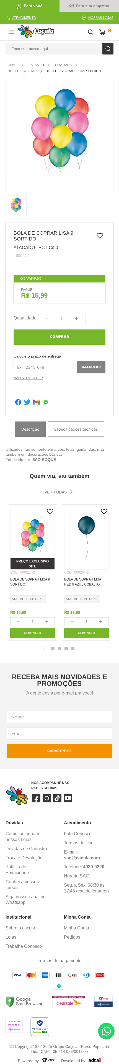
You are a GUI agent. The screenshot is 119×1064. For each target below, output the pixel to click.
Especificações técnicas (76, 429)
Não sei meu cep (28, 378)
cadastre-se (59, 751)
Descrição (30, 429)
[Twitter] (27, 403)
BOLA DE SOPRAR (22, 71)
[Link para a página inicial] (15, 65)
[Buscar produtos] (107, 48)
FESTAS (33, 65)
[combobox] (59, 48)
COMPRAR (32, 633)
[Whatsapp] (46, 403)
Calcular (91, 367)
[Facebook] (18, 403)
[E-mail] (36, 403)
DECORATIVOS (60, 65)
